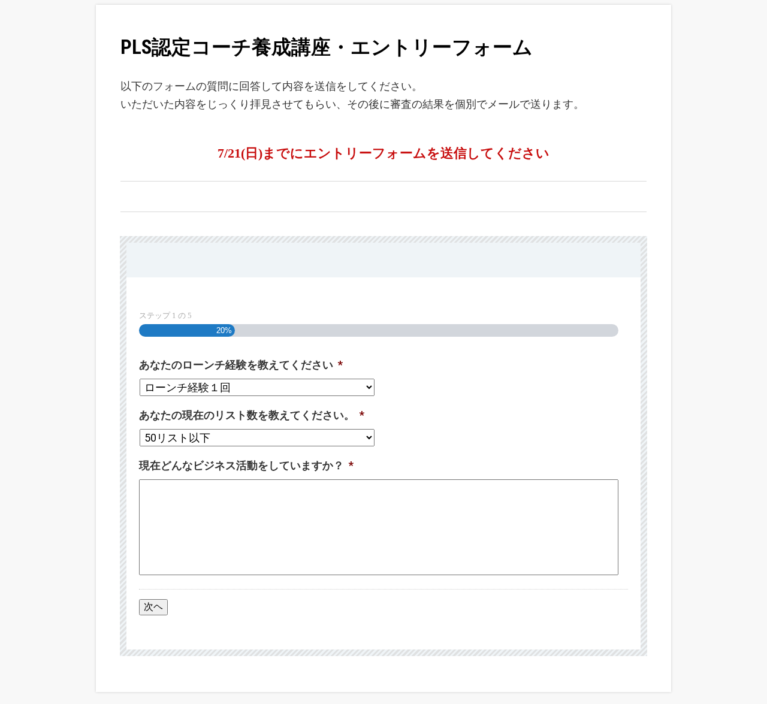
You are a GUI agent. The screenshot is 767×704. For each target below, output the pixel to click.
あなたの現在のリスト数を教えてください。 (251, 415)
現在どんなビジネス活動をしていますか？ (246, 465)
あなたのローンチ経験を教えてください (241, 364)
